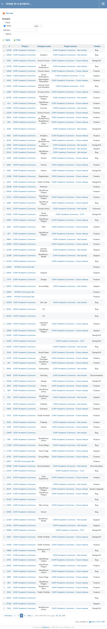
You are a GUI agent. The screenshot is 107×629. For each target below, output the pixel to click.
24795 (8, 149)
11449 (8, 520)
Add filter (6, 30)
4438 (9, 158)
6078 (9, 140)
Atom (93, 622)
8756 (9, 457)
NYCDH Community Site (24, 267)
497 (8, 234)
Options (8, 34)
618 (8, 587)
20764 (8, 525)
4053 (9, 386)
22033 (8, 50)
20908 (8, 466)
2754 (9, 279)
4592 (9, 170)
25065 (8, 512)
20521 (8, 566)
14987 (8, 220)
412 (8, 103)
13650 (8, 71)
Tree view (9, 13)
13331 (8, 505)
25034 (8, 191)
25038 (8, 187)
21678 (8, 66)
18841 (8, 239)
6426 (9, 80)
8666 (9, 375)
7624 (9, 608)
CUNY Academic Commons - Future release (70, 61)
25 (57, 616)
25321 (8, 152)
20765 (8, 98)
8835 (9, 117)
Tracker (97, 46)
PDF (103, 622)
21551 (8, 86)
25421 (8, 309)
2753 (9, 415)
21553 (8, 214)
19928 (8, 55)
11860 (8, 176)
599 (8, 439)
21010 (8, 471)
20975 (8, 286)
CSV (98, 622)
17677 (8, 555)
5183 (9, 352)
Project (25, 46)
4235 (9, 129)
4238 (9, 427)
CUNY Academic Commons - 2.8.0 (70, 86)
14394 (8, 484)
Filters (8, 23)
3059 (9, 61)
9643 (9, 422)
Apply (7, 40)
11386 (8, 255)
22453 (8, 335)
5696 (9, 165)
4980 (9, 577)
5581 (9, 136)
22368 (8, 302)
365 (8, 390)
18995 (8, 530)
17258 (8, 445)
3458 (9, 92)
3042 (9, 592)
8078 (9, 489)
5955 (9, 409)
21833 (8, 324)
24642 (8, 273)
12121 (8, 197)
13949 (8, 433)
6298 (9, 145)
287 (8, 363)
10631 (8, 292)
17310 (8, 451)
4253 (9, 182)
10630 (8, 267)
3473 (9, 477)
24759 (8, 261)
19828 (8, 550)
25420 (8, 316)
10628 (8, 297)
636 (8, 397)
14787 (8, 358)
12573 (8, 494)
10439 (8, 381)
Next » (30, 616)
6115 (9, 404)
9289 (9, 203)
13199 (8, 113)
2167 (9, 571)
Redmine (45, 627)
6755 (9, 560)
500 (8, 122)
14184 (8, 545)
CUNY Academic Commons (24, 50)
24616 (8, 76)
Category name (44, 46)
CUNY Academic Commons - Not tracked (70, 50)
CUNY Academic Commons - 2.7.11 (70, 76)
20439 (8, 347)
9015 (9, 209)
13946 (8, 330)
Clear (18, 40)
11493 (8, 250)
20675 (8, 598)
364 (8, 583)
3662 (9, 227)
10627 (8, 461)
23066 (8, 108)
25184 (8, 604)
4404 (9, 537)
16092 (8, 244)
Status (8, 26)
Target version (70, 46)
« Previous (8, 616)
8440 (9, 369)
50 (60, 616)
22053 (8, 341)
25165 (8, 499)
